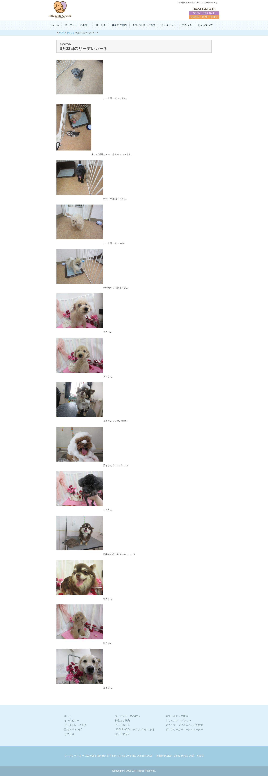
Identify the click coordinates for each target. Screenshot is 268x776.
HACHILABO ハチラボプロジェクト (135, 729)
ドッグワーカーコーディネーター (184, 729)
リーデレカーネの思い (77, 25)
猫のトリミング (73, 729)
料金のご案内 (119, 25)
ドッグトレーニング (75, 725)
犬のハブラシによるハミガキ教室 (184, 725)
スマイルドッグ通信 (143, 25)
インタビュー (168, 25)
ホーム (55, 25)
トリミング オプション (178, 720)
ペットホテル (122, 725)
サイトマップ (205, 25)
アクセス (187, 25)
